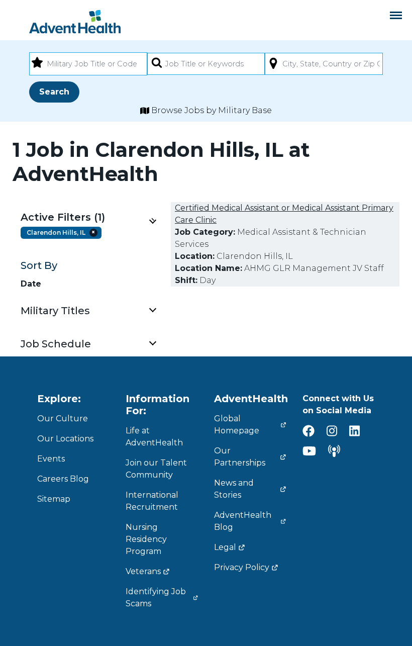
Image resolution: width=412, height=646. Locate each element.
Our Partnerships (239, 457)
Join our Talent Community (156, 469)
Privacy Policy (241, 567)
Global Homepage (236, 424)
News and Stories (234, 489)
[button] (88, 217)
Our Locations (65, 438)
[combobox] (88, 63)
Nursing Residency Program (146, 539)
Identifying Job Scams (156, 597)
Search (54, 92)
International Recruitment (152, 501)
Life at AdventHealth (154, 436)
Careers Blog (63, 479)
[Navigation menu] (396, 15)
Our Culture (62, 418)
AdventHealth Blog (242, 521)
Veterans (143, 571)
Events (51, 459)
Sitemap (53, 499)
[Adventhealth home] (75, 22)
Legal (225, 547)
